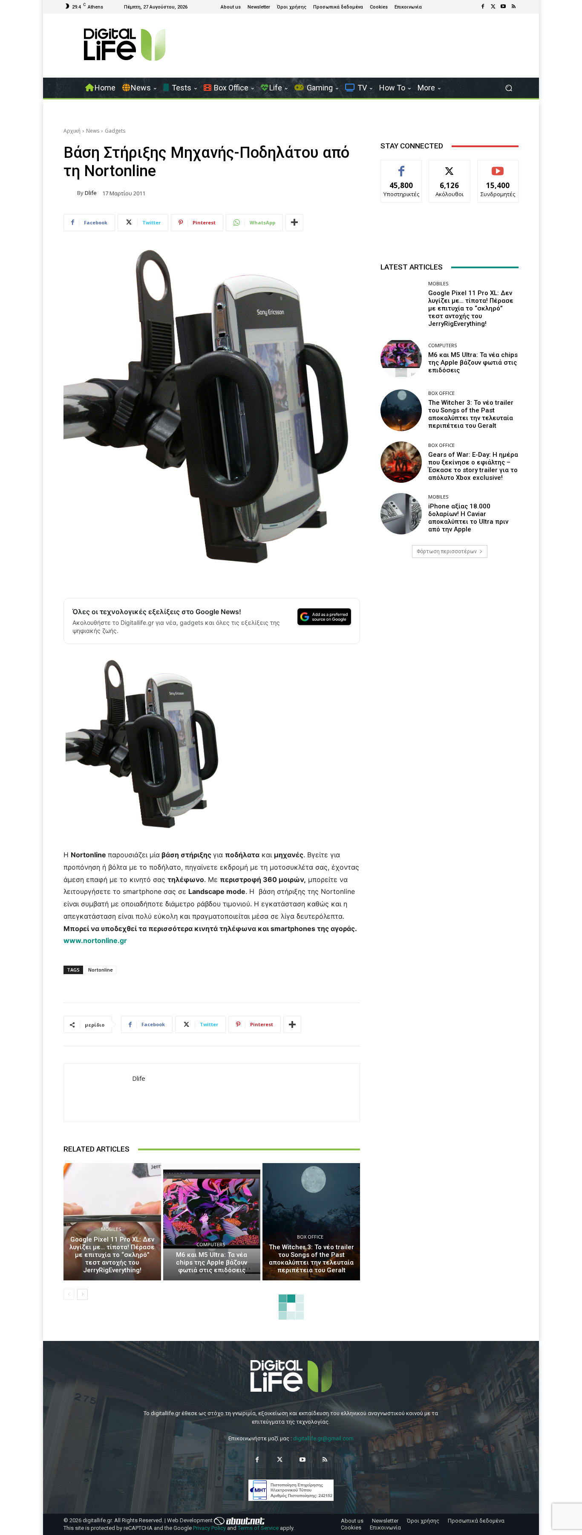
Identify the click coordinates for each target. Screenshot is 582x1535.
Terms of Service (258, 1528)
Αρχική (72, 130)
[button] (508, 88)
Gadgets (115, 130)
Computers (210, 1244)
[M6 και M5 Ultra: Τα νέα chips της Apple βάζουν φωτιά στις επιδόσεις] (212, 1221)
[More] (294, 222)
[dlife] (70, 193)
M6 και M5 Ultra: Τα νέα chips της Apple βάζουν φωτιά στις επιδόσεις (211, 1262)
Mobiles (111, 1229)
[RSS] (513, 7)
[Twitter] (493, 7)
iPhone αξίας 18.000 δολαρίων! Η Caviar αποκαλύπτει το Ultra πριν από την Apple (468, 517)
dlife (91, 193)
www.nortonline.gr (95, 940)
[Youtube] (503, 7)
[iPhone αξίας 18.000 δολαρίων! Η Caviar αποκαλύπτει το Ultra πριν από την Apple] (401, 513)
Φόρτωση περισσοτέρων (447, 551)
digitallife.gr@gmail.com (323, 1438)
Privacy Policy (209, 1528)
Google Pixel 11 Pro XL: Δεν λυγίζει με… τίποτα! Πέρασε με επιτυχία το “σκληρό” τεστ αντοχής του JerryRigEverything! (112, 1255)
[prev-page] (68, 1294)
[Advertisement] (449, 631)
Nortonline (100, 969)
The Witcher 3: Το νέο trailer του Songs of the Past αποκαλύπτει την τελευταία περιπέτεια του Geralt (311, 1258)
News (92, 130)
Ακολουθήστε (449, 166)
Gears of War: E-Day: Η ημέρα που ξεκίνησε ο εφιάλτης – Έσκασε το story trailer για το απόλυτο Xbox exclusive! (473, 466)
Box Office (310, 1236)
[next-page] (82, 1294)
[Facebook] (483, 7)
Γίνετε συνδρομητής (498, 169)
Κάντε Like (401, 166)
